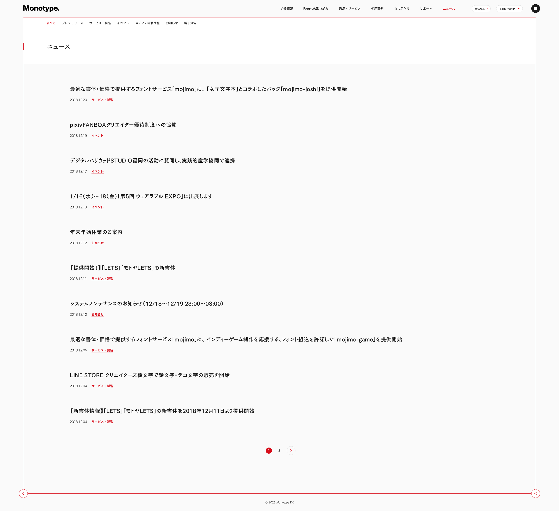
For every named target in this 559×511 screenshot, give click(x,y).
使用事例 (377, 8)
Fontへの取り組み (315, 8)
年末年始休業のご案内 (96, 232)
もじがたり (401, 8)
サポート (426, 8)
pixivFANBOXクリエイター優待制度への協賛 (123, 125)
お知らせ (172, 23)
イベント (123, 23)
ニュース (449, 8)
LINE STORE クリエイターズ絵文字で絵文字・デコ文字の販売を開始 (150, 375)
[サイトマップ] (535, 8)
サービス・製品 (100, 23)
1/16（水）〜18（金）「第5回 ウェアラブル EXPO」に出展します (141, 196)
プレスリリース (72, 23)
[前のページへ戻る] (23, 493)
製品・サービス (350, 8)
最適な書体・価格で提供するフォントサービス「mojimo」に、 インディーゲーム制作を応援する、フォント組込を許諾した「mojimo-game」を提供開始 (236, 339)
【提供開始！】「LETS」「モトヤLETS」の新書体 (123, 268)
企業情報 (287, 8)
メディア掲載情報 (147, 23)
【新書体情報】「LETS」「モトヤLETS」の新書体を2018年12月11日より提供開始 (162, 411)
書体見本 (480, 9)
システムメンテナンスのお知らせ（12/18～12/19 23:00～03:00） (147, 304)
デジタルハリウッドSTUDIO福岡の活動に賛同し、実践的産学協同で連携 (152, 160)
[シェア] (535, 493)
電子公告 (190, 23)
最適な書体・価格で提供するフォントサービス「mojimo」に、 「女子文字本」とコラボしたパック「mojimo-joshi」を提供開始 (208, 89)
